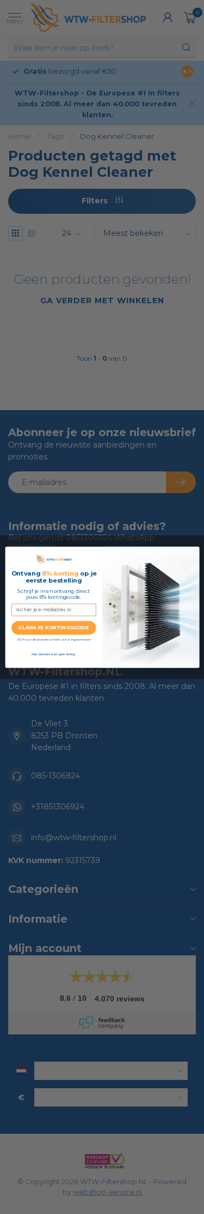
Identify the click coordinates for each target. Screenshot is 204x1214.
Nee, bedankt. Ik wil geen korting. (53, 653)
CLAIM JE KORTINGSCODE (53, 627)
